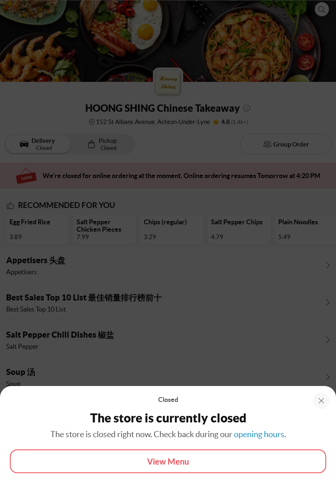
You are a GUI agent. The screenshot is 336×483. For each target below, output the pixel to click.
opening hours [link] (259, 434)
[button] (321, 401)
